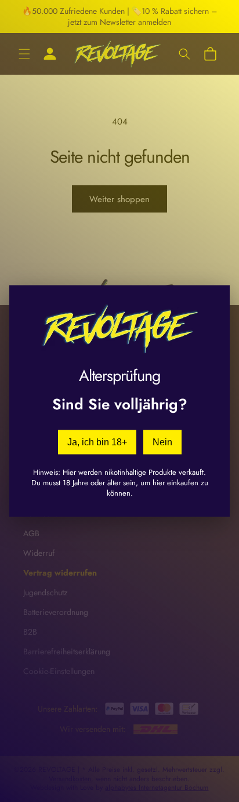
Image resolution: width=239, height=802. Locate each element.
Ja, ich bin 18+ (97, 441)
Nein (162, 441)
